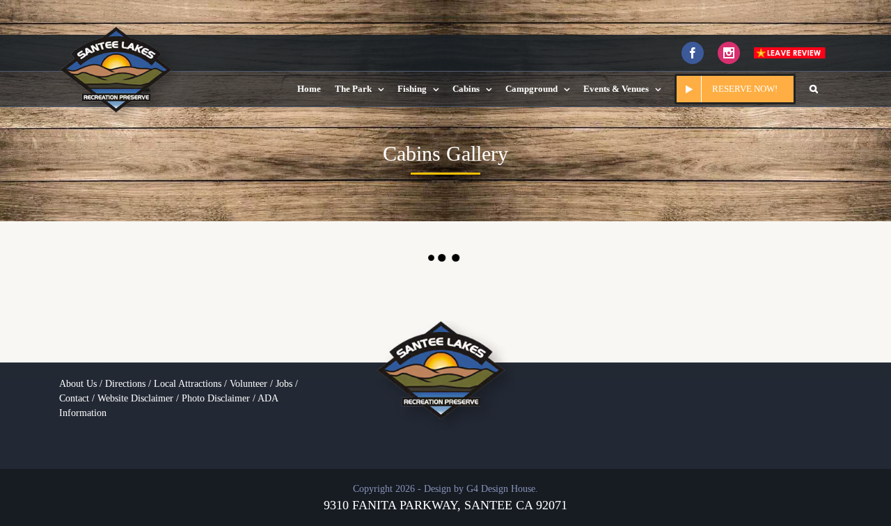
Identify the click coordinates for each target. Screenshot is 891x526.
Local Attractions (187, 383)
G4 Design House (500, 489)
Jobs (284, 383)
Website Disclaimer (135, 398)
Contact (74, 398)
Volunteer (248, 383)
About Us (78, 383)
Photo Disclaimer (216, 398)
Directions (125, 383)
